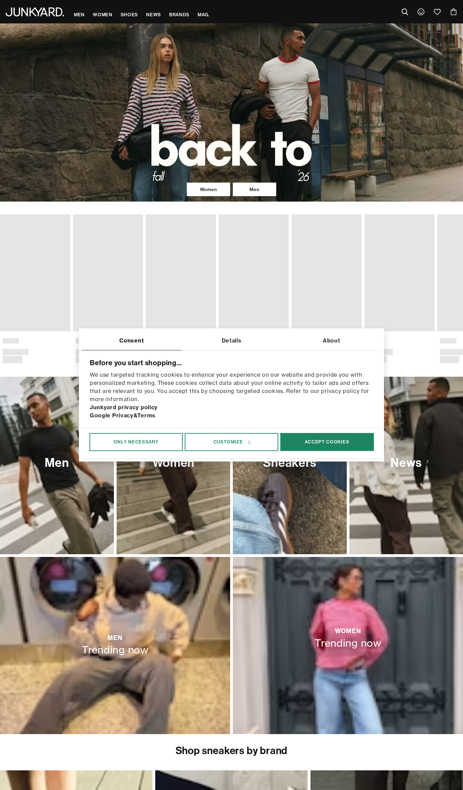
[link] (421, 12)
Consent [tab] (131, 340)
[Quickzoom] (63, 324)
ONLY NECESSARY (136, 441)
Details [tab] (232, 340)
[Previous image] (8, 279)
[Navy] (18, 340)
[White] (28, 340)
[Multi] (445, 340)
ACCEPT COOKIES (327, 441)
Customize (228, 441)
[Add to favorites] (63, 221)
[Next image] (454, 279)
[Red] (50, 340)
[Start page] (34, 12)
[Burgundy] (39, 340)
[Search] (405, 12)
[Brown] (7, 340)
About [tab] (331, 340)
